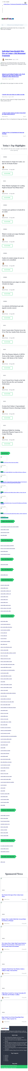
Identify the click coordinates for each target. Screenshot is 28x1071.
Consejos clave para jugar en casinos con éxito (13, 94)
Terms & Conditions (9, 1065)
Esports (6, 1058)
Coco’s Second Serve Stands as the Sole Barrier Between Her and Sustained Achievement (13, 382)
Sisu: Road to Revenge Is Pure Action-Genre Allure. (9, 462)
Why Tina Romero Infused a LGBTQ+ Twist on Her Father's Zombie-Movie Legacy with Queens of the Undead (13, 356)
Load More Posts (4, 517)
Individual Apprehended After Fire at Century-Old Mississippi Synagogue (13, 53)
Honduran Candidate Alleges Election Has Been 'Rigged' (16, 1050)
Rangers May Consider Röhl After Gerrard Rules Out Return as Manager (13, 472)
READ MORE (7, 173)
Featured (6, 1060)
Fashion (6, 1059)
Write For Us (3, 1065)
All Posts (6, 1055)
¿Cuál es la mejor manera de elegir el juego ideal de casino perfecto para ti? (13, 113)
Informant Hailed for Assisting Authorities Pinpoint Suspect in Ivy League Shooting (12, 432)
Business (6, 1056)
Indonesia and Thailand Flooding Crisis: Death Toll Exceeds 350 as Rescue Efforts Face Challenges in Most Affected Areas (13, 75)
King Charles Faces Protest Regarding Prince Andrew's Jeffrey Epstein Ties (14, 513)
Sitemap (15, 1065)
